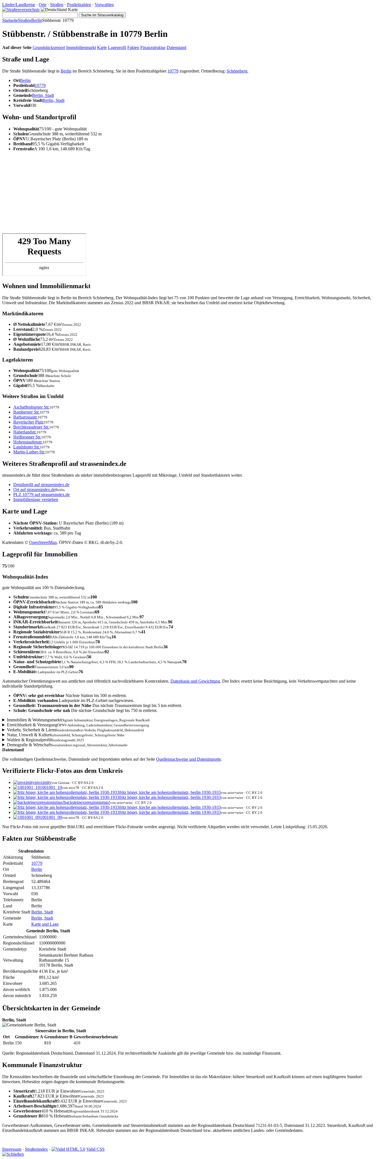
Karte (102, 47)
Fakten (133, 47)
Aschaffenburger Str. (31, 407)
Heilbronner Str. (27, 437)
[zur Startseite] (21, 9)
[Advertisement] (168, 194)
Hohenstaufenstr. (28, 442)
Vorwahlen (104, 4)
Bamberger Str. (26, 412)
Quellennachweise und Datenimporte (188, 759)
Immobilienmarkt (81, 47)
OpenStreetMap (43, 542)
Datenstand (176, 47)
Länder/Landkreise (18, 4)
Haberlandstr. (25, 432)
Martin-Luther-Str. (29, 452)
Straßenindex (36, 1149)
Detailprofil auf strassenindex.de (41, 484)
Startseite (10, 20)
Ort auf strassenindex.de (34, 489)
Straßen (56, 4)
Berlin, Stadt (43, 95)
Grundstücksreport (49, 47)
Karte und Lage (45, 924)
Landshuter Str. (26, 447)
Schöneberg (237, 71)
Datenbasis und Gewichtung (195, 681)
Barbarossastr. (25, 417)
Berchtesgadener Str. (31, 427)
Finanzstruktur (152, 47)
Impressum (11, 1149)
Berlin (36, 20)
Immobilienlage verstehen (35, 499)
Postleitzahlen (79, 4)
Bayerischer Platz (28, 422)
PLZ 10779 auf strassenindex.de (41, 494)
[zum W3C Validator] (68, 1149)
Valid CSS (95, 1149)
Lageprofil (117, 47)
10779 (172, 71)
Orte (42, 4)
